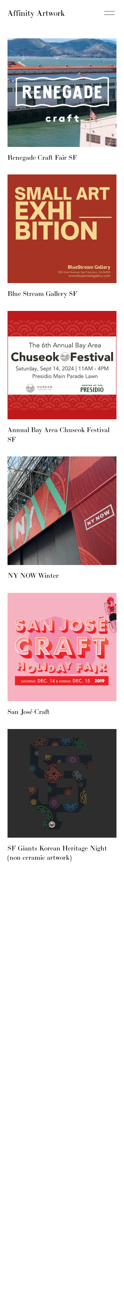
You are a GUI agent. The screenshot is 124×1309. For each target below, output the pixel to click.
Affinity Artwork (36, 13)
